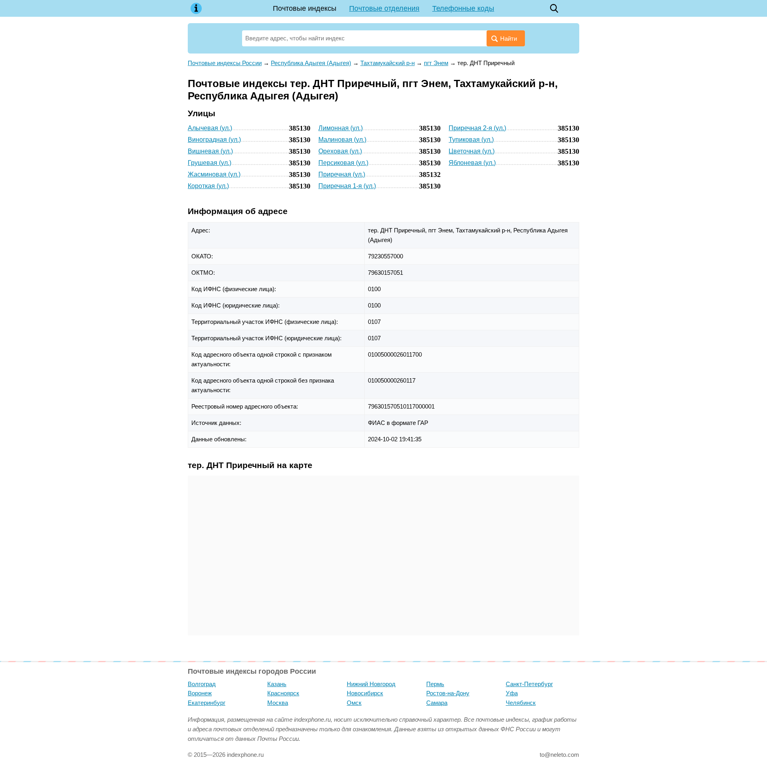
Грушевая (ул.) (209, 162)
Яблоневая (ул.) (472, 162)
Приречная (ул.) (341, 174)
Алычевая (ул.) (210, 128)
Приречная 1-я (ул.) (347, 186)
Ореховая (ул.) (340, 151)
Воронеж (200, 693)
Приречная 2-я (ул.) (477, 128)
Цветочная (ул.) (472, 151)
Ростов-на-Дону (447, 693)
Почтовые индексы (304, 8)
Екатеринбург (206, 702)
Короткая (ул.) (208, 186)
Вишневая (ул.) (210, 151)
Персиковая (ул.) (343, 162)
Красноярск (283, 693)
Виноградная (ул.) (214, 139)
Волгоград (202, 684)
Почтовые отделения (384, 8)
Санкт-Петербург (529, 684)
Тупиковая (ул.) (471, 139)
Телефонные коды (463, 8)
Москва (277, 702)
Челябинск (521, 702)
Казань (276, 684)
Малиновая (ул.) (342, 139)
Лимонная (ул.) (340, 128)
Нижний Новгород (371, 684)
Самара (436, 702)
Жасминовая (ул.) (214, 174)
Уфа (512, 693)
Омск (354, 702)
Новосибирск (365, 693)
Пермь (435, 684)
